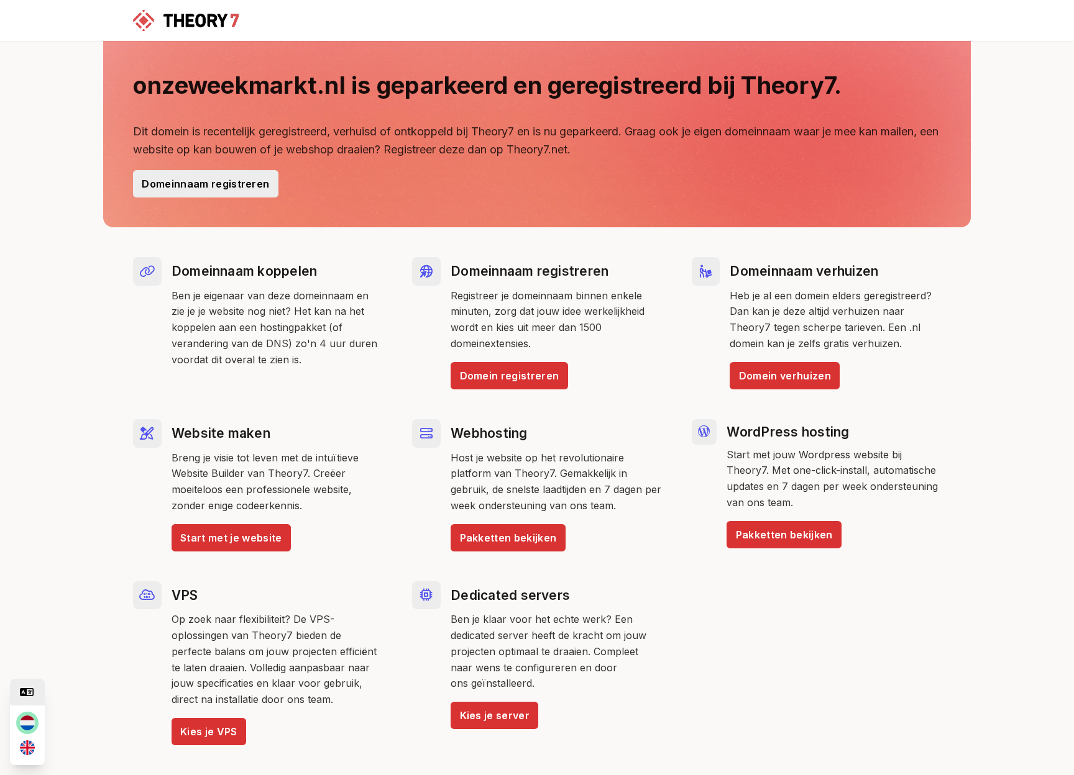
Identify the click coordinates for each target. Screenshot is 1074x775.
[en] (27, 747)
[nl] (27, 722)
